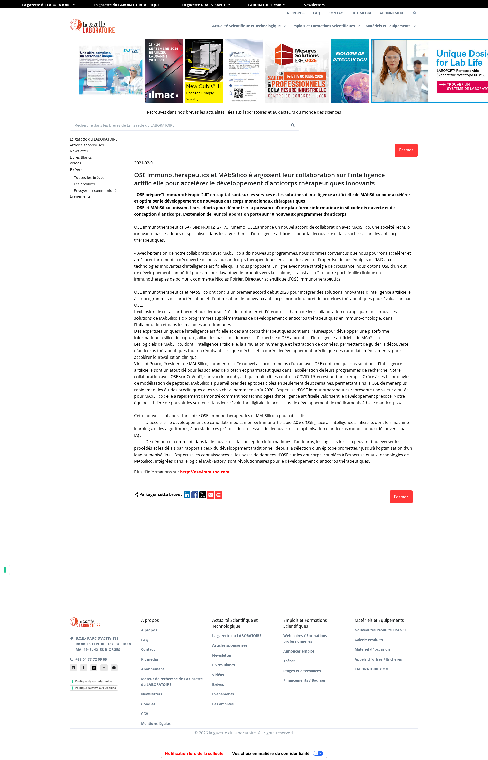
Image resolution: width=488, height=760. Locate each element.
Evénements (80, 196)
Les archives (84, 184)
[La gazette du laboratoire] (92, 26)
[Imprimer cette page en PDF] (218, 494)
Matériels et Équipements (388, 25)
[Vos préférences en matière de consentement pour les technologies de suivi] (5, 570)
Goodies (148, 704)
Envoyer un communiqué (95, 190)
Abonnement (152, 668)
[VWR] (111, 71)
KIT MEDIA (362, 13)
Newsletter (79, 151)
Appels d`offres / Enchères (378, 659)
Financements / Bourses (304, 680)
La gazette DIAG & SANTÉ (204, 4)
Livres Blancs (81, 157)
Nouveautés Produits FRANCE (381, 630)
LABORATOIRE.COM (372, 668)
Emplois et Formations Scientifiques (323, 25)
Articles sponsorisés (87, 145)
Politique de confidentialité (93, 681)
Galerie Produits (369, 639)
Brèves (76, 170)
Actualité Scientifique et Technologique (247, 25)
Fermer (406, 150)
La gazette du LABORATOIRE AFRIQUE (127, 4)
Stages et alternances (302, 670)
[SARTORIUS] (204, 71)
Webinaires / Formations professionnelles (305, 638)
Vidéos (75, 163)
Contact (148, 649)
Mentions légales (156, 723)
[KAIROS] (244, 71)
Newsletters (314, 4)
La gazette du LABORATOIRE (46, 4)
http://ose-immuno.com (205, 472)
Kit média (149, 659)
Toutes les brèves (89, 177)
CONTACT (336, 13)
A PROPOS (296, 13)
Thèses (289, 660)
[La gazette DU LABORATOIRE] (85, 622)
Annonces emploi (298, 651)
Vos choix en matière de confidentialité (271, 753)
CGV (144, 713)
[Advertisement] (273, 559)
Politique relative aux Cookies (95, 688)
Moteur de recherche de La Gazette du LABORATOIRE (172, 681)
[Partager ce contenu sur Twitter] (202, 494)
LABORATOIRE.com (264, 4)
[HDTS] (350, 71)
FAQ (316, 13)
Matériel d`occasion (372, 649)
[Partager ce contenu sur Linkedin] (187, 494)
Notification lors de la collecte (194, 753)
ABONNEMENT (392, 13)
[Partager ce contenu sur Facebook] (194, 494)
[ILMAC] (164, 71)
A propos (149, 630)
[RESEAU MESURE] (297, 71)
